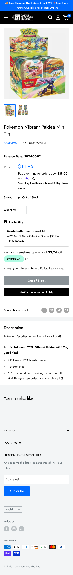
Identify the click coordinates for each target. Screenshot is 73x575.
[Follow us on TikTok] (21, 528)
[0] (65, 17)
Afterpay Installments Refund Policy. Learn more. (34, 268)
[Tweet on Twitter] (59, 310)
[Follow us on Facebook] (6, 528)
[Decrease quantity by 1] (22, 210)
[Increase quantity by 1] (43, 210)
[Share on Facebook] (44, 310)
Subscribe (17, 491)
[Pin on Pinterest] (51, 310)
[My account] (58, 17)
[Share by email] (66, 310)
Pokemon (10, 143)
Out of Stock (37, 280)
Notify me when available (36, 292)
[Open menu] (6, 17)
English (10, 509)
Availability (15, 222)
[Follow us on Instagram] (14, 528)
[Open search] (50, 17)
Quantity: (10, 210)
